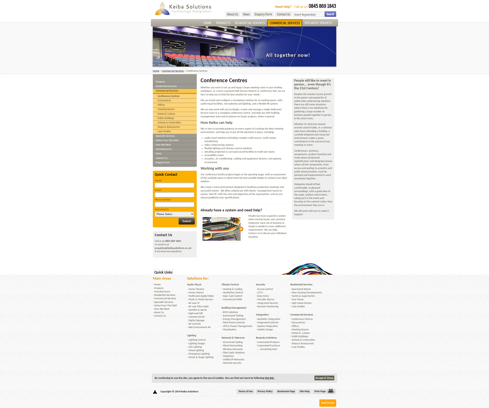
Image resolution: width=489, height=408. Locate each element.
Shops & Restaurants (169, 127)
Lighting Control (197, 340)
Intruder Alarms (265, 299)
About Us (232, 14)
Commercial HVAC (232, 299)
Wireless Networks (233, 349)
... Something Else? (267, 349)
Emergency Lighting (199, 353)
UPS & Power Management (237, 326)
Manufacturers (164, 149)
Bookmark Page (286, 391)
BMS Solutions (230, 312)
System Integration (267, 326)
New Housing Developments (307, 292)
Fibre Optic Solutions (234, 352)
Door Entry (263, 296)
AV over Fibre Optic (199, 306)
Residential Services (250, 23)
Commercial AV (197, 316)
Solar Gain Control (232, 296)
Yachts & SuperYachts (303, 296)
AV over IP (194, 303)
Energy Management (234, 319)
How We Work (163, 144)
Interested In (162, 209)
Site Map (305, 391)
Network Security (232, 363)
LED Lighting (195, 347)
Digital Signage (197, 320)
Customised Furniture (268, 345)
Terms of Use (245, 391)
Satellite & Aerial (198, 310)
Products (223, 23)
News (246, 14)
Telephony (228, 356)
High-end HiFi (196, 313)
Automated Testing (233, 315)
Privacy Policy (265, 391)
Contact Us (283, 14)
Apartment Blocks (301, 289)
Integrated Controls (267, 322)
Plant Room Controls (234, 322)
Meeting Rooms (166, 109)
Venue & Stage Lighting (201, 357)
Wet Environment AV (200, 327)
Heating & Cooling (232, 289)
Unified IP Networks (233, 359)
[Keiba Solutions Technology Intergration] (183, 8)
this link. (269, 378)
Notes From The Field (167, 140)
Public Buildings (166, 118)
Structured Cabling (233, 342)
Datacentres (164, 100)
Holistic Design (265, 329)
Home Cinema (196, 292)
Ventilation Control (233, 292)
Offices (161, 105)
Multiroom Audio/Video (201, 296)
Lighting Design (197, 343)
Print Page (320, 391)
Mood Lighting (196, 350)
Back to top (327, 403)
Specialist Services (318, 23)
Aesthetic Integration (268, 319)
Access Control (265, 289)
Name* (159, 180)
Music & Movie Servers (201, 299)
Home (207, 23)
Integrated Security (267, 303)
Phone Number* (163, 199)
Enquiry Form (263, 14)
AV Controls (195, 324)
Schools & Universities (169, 122)
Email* (158, 190)
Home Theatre (196, 289)
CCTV (260, 292)
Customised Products (268, 342)
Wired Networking (233, 345)
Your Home (298, 299)
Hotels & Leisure (166, 114)
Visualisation (229, 329)
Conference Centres (169, 96)
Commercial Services (285, 23)
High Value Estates (302, 303)
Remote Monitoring (268, 306)
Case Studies (164, 131)
